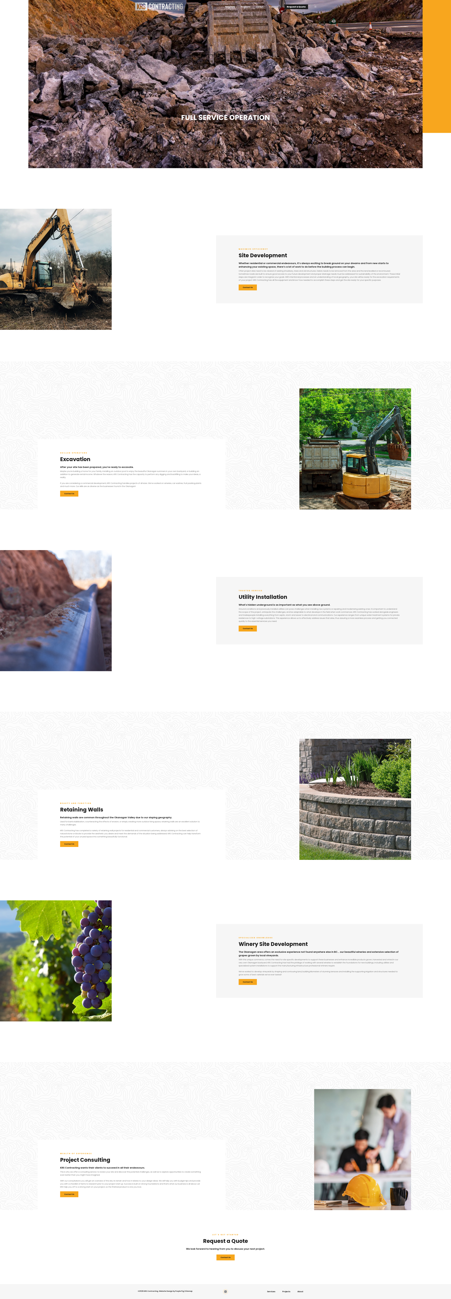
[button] (248, 287)
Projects (286, 1291)
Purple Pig (179, 1291)
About (300, 1291)
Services (271, 1291)
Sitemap (188, 1291)
